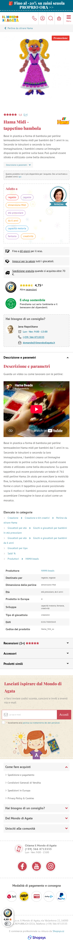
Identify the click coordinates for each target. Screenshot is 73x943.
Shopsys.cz (58, 931)
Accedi (64, 715)
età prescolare (15, 212)
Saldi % (12, 553)
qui (20, 176)
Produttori (14, 558)
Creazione (13, 517)
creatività (28, 236)
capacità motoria (17, 228)
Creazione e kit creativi (37, 517)
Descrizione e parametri (20, 357)
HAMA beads (32, 558)
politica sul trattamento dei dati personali (41, 722)
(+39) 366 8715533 (33, 337)
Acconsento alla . (33, 722)
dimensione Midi (17, 205)
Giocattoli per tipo (18, 548)
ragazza (27, 197)
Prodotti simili (13, 664)
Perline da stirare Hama (20, 28)
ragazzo (12, 197)
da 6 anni (13, 220)
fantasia (12, 236)
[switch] (8, 924)
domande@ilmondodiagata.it (39, 342)
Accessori (10, 653)
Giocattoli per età (17, 528)
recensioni (31, 289)
